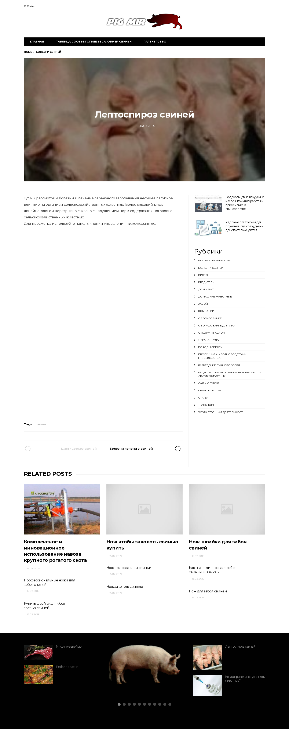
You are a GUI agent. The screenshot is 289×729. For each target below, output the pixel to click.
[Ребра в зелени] (38, 674)
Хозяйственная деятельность (221, 412)
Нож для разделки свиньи (128, 568)
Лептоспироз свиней (240, 646)
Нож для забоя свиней (208, 591)
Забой (203, 303)
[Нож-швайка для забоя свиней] (227, 509)
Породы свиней (210, 347)
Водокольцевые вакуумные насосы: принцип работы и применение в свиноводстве (245, 203)
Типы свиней (130, 671)
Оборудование (210, 318)
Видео (203, 275)
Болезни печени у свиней (131, 449)
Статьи (203, 397)
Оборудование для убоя (217, 325)
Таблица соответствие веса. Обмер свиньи (94, 41)
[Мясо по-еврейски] (38, 652)
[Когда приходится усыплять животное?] (207, 685)
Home (28, 51)
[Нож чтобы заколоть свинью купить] (144, 509)
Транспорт (206, 404)
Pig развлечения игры (214, 260)
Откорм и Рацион (211, 332)
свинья (41, 424)
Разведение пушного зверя (219, 365)
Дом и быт (206, 289)
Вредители (206, 282)
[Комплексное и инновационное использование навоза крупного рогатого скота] (62, 509)
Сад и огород (208, 383)
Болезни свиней (210, 267)
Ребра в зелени (67, 667)
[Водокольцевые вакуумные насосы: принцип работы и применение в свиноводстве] (208, 204)
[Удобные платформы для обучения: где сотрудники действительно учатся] (208, 228)
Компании (206, 310)
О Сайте (29, 6)
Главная (37, 41)
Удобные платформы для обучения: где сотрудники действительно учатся (244, 226)
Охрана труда (208, 339)
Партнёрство (154, 41)
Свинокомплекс (211, 390)
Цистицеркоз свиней (79, 449)
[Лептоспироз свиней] (207, 657)
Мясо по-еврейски (69, 646)
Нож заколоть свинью (124, 587)
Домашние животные (215, 296)
